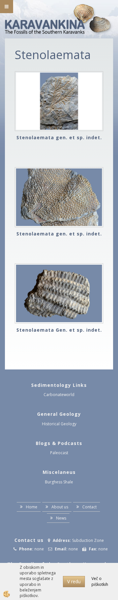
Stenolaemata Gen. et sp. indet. (59, 330)
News (61, 518)
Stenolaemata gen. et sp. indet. (59, 137)
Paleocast (59, 453)
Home (31, 507)
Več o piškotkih (99, 581)
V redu (74, 581)
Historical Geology (59, 424)
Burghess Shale (59, 482)
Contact (89, 507)
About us (59, 507)
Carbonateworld (59, 394)
